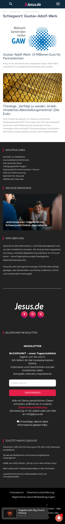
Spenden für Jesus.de (13, 176)
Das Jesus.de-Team (12, 163)
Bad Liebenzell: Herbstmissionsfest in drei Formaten (29, 468)
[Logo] (25, 306)
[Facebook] (24, 314)
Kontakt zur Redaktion (14, 157)
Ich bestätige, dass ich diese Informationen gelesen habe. (32, 423)
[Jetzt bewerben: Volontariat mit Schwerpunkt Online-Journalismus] (32, 212)
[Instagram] (32, 314)
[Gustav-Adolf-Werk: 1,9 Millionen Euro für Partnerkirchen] (32, 36)
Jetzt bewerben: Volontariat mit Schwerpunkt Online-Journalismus (26, 223)
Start (5, 11)
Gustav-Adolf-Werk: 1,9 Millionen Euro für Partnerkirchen (32, 56)
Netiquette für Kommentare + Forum (21, 169)
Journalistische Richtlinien (16, 160)
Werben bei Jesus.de (13, 179)
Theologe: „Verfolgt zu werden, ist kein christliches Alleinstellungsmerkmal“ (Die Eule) (31, 110)
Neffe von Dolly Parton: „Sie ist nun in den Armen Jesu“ (30, 463)
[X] (40, 314)
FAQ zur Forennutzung (14, 172)
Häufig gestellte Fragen (14, 166)
